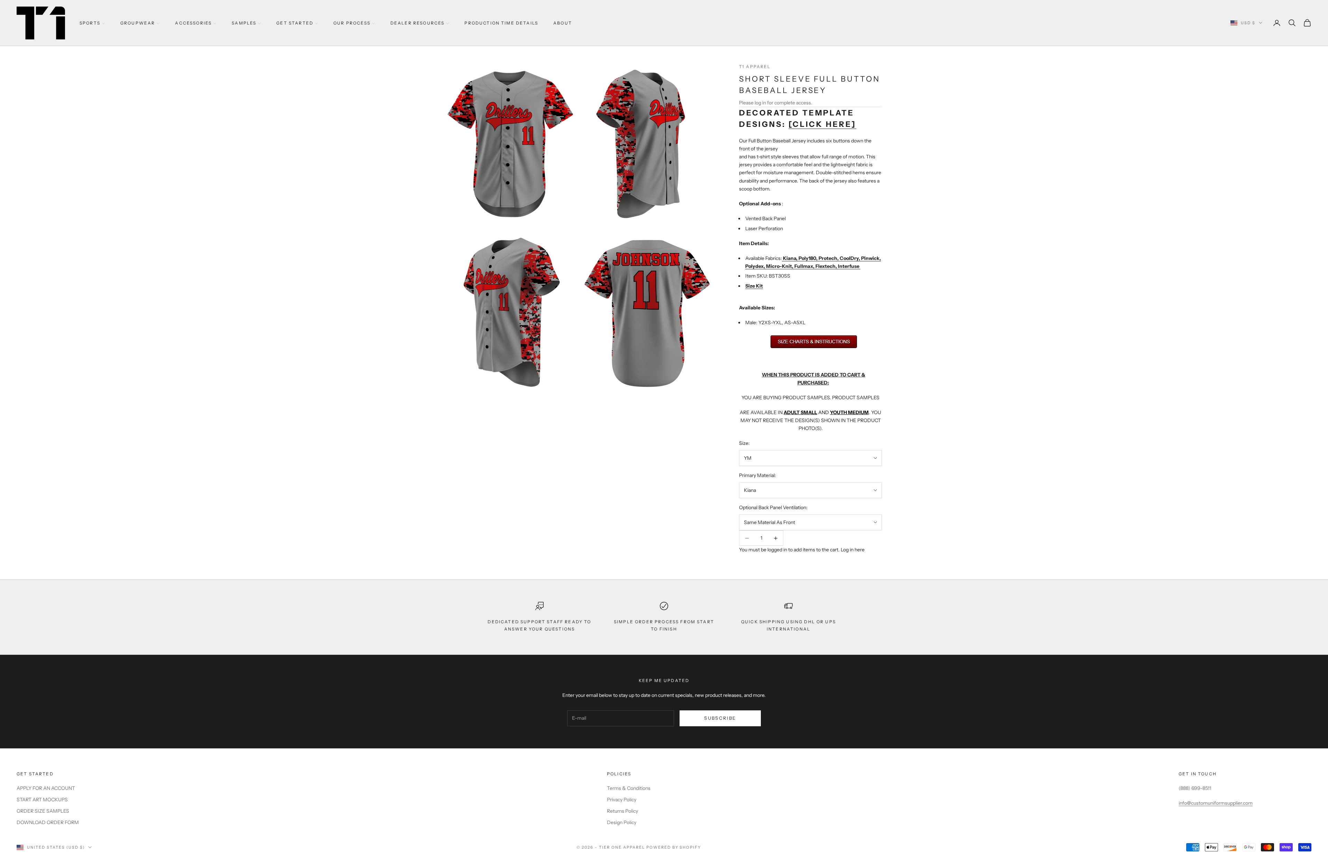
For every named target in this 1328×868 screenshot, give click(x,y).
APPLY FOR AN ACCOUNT (46, 788)
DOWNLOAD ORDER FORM (48, 822)
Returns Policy (622, 811)
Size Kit (754, 286)
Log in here (853, 550)
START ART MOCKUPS (42, 799)
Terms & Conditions (629, 788)
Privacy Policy (621, 799)
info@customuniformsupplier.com (1216, 803)
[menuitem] (92, 23)
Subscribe (720, 718)
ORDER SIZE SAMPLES (43, 811)
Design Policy (621, 822)
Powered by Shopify (673, 847)
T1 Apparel (755, 66)
